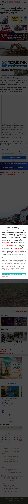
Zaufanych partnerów (6, 242)
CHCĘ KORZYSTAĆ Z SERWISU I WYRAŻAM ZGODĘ (14, 274)
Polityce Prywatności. (8, 269)
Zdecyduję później (5, 276)
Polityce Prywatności (9, 245)
